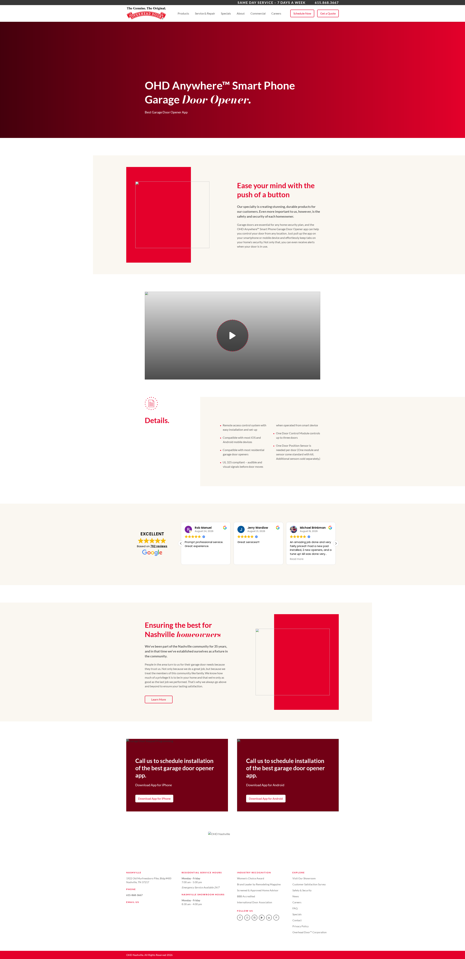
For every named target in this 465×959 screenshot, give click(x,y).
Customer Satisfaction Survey (309, 884)
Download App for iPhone (154, 798)
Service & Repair (205, 13)
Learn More (158, 699)
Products (183, 13)
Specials (226, 13)
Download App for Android (266, 798)
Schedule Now (302, 13)
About (241, 13)
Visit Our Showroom (304, 878)
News (295, 896)
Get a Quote (328, 13)
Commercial (258, 13)
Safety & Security (302, 890)
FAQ (295, 908)
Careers (276, 13)
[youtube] (262, 918)
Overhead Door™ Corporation (309, 932)
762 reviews (158, 546)
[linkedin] (269, 918)
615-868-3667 (134, 895)
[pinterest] (276, 918)
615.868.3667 (327, 3)
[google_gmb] (254, 918)
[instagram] (247, 918)
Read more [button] (297, 559)
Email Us (132, 902)
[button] (336, 543)
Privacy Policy (300, 926)
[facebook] (240, 918)
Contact (297, 920)
